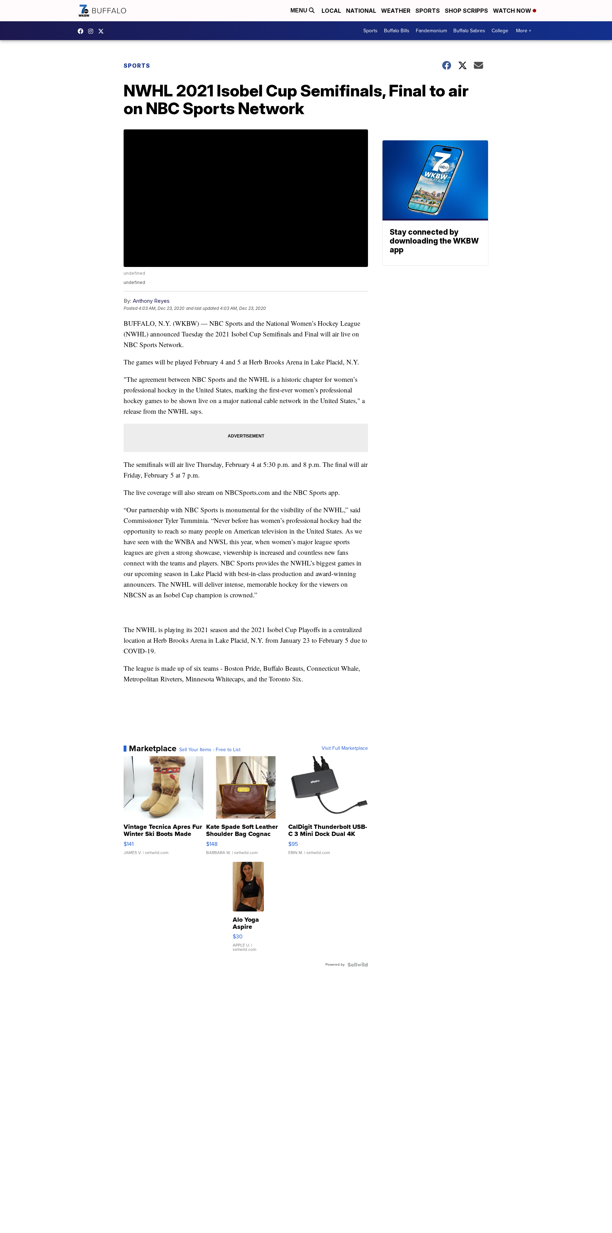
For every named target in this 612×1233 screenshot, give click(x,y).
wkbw (92, 31)
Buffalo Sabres (469, 30)
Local (331, 10)
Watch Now (513, 10)
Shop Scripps (466, 10)
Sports (427, 10)
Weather (395, 10)
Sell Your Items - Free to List (209, 749)
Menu (299, 10)
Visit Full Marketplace (345, 748)
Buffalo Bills (396, 30)
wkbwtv (82, 31)
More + (523, 30)
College (500, 30)
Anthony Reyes (151, 300)
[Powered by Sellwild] (357, 964)
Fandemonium (431, 30)
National (361, 10)
